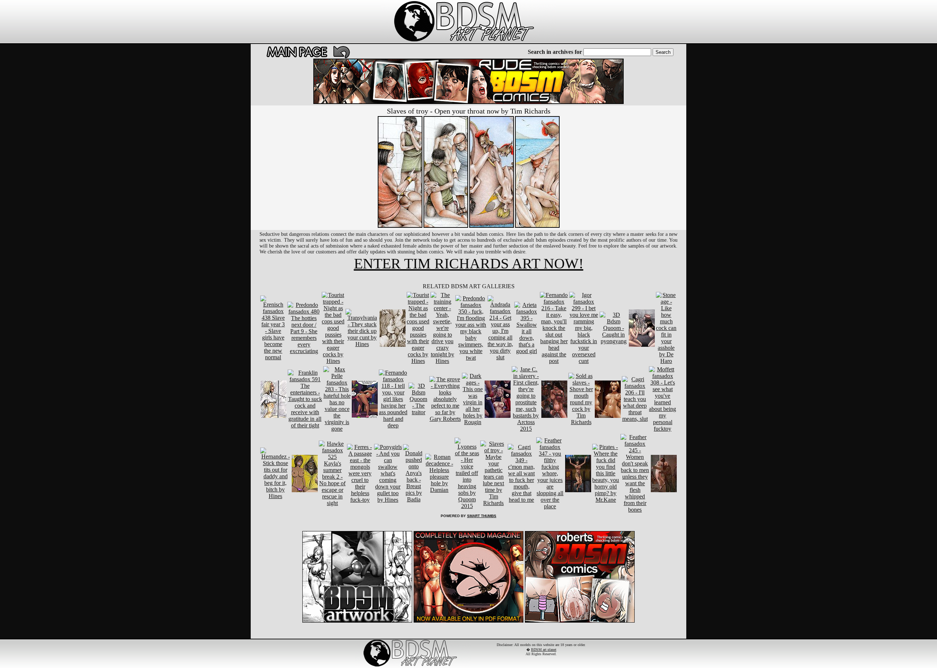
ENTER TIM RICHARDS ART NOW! (468, 263)
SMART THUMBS (481, 516)
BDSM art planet (543, 649)
